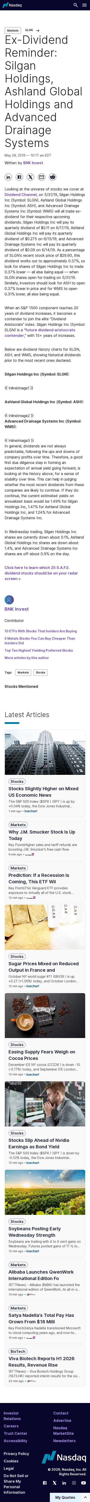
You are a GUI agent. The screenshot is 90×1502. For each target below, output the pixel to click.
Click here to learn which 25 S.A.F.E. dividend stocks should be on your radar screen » (41, 573)
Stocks (40, 672)
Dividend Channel (21, 194)
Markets (12, 30)
